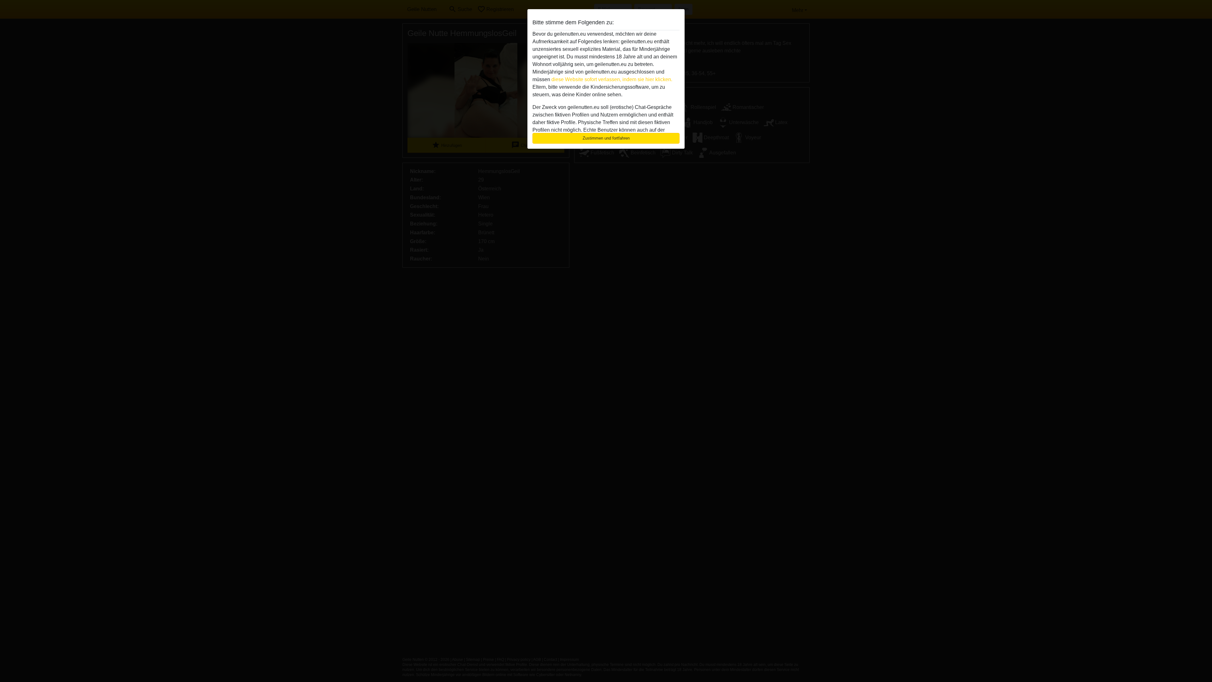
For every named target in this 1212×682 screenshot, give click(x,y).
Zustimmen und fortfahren (606, 138)
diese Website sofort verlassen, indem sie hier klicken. (611, 79)
